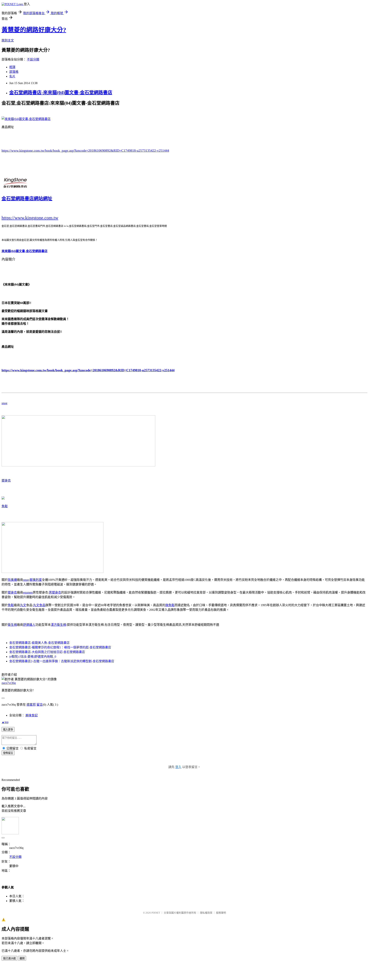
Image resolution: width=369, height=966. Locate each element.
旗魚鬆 (170, 605)
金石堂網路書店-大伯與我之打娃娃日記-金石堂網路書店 (47, 652)
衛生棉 (12, 624)
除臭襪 (12, 579)
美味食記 (31, 715)
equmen (28, 592)
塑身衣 (6, 480)
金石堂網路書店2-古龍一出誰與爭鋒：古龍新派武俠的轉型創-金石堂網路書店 (61, 661)
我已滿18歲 (9, 958)
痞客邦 (31, 704)
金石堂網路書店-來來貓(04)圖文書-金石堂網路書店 (60, 92)
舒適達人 (29, 624)
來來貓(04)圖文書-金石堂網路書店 (24, 251)
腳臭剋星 (36, 579)
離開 (22, 958)
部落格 (13, 71)
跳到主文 (8, 40)
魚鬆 (5, 506)
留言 (40, 704)
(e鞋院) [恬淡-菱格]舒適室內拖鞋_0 (32, 656)
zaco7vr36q (9, 683)
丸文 (23, 605)
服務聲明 (221, 912)
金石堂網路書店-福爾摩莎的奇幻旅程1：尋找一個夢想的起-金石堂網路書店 (60, 647)
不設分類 (33, 59)
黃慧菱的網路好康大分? (34, 29)
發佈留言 (8, 753)
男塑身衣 (55, 592)
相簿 (12, 67)
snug (4, 403)
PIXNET (155, 912)
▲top (5, 722)
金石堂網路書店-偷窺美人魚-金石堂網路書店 (39, 642)
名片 (12, 76)
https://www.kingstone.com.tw (30, 217)
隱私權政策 (206, 912)
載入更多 (8, 729)
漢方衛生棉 (58, 624)
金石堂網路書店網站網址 (27, 198)
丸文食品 (39, 605)
